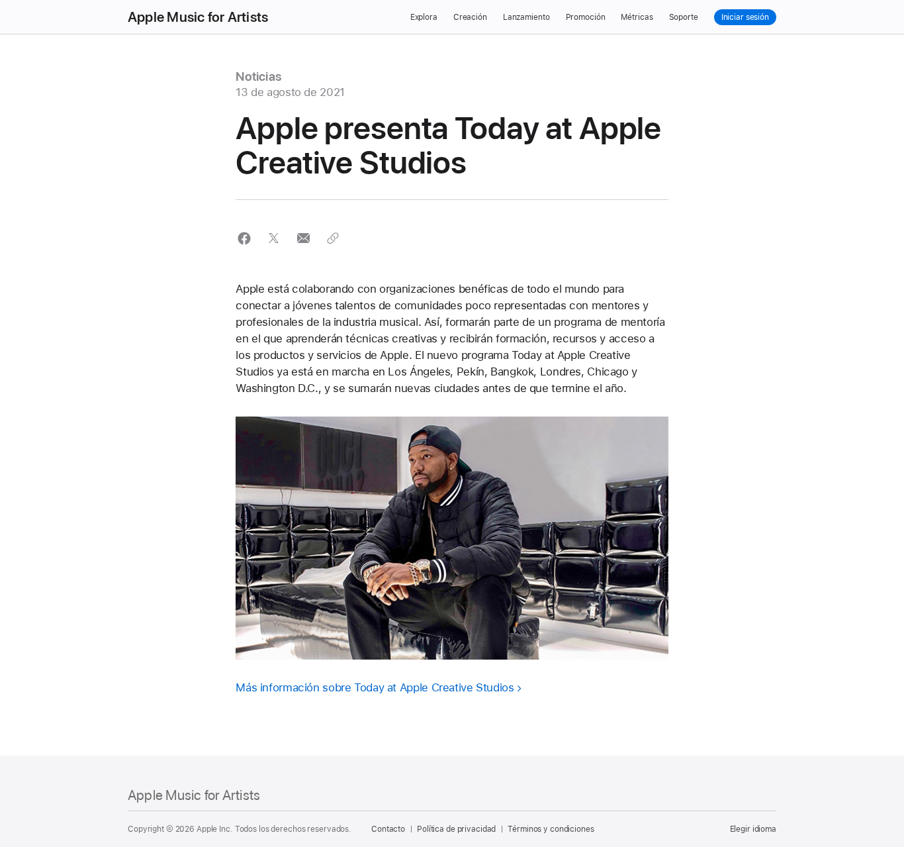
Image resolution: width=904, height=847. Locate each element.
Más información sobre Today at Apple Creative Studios (375, 687)
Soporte (683, 17)
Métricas (637, 17)
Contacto (388, 829)
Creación (470, 17)
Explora (423, 17)
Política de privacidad (456, 829)
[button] (244, 238)
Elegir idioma (753, 829)
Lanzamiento (526, 17)
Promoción (586, 17)
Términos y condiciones (551, 829)
